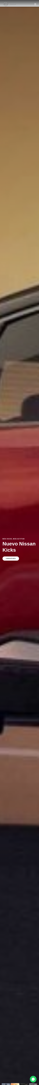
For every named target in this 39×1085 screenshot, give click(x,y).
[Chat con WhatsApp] (33, 1079)
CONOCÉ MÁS (11, 558)
